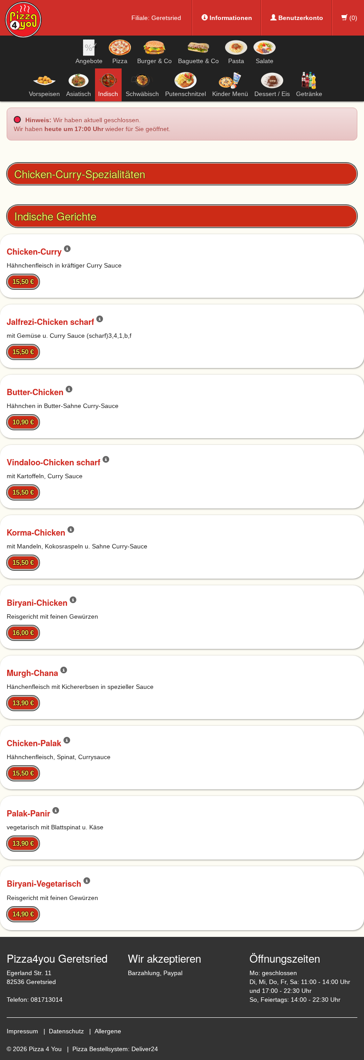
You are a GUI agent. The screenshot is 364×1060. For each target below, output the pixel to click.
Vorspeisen (44, 93)
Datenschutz (66, 1031)
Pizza (119, 60)
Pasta (236, 60)
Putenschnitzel (185, 93)
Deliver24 (144, 1048)
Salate (264, 60)
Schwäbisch (142, 93)
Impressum (22, 1031)
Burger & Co (154, 60)
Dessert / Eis (272, 93)
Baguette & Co (198, 60)
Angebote (89, 60)
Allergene (108, 1031)
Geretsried (166, 17)
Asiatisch (78, 93)
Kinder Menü (230, 93)
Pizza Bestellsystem (100, 1048)
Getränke (309, 93)
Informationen (230, 17)
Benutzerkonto (300, 17)
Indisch (108, 93)
